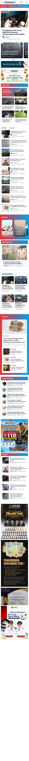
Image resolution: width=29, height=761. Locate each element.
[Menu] (2, 2)
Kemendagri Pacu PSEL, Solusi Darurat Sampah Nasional (15, 406)
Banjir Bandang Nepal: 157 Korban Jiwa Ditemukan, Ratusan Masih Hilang (16, 495)
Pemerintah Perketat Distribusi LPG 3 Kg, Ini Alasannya (20, 120)
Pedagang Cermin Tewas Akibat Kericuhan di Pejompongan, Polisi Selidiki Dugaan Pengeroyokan (8, 290)
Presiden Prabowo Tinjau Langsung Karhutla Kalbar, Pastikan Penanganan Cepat (13, 263)
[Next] (26, 227)
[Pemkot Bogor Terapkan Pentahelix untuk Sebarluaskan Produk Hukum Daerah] (4, 402)
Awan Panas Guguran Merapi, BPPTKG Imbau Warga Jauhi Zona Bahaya (8, 92)
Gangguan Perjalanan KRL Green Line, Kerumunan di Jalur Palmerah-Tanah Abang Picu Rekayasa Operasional (20, 309)
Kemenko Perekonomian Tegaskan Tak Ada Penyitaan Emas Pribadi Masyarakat (17, 368)
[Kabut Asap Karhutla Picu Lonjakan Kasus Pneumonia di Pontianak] (20, 228)
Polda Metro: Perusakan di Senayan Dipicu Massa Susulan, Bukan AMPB (7, 307)
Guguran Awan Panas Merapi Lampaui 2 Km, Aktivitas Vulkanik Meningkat (8, 108)
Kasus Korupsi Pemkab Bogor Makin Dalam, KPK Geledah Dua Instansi (18, 486)
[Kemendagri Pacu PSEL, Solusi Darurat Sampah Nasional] (7, 228)
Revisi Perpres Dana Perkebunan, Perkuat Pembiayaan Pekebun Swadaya (16, 352)
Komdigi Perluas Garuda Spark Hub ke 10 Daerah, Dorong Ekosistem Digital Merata (21, 289)
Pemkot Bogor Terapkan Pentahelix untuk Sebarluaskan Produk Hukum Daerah (16, 401)
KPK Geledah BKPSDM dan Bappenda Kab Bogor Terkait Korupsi (17, 459)
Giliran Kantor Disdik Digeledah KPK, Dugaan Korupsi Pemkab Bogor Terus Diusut (18, 477)
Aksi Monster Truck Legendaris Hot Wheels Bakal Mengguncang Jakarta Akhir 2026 (7, 122)
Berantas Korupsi (22, 6)
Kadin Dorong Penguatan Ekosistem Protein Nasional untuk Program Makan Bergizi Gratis (21, 109)
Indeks (5, 6)
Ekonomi (6, 336)
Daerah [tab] (11, 128)
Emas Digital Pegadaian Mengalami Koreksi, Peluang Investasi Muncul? (14, 340)
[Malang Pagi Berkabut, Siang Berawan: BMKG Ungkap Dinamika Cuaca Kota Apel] (4, 414)
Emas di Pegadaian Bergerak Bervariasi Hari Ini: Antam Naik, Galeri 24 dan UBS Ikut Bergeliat (17, 360)
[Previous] (2, 227)
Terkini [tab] (4, 128)
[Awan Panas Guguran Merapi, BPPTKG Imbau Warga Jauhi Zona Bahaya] (4, 396)
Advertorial (12, 6)
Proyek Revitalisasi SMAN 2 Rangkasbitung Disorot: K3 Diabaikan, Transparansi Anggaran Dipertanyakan (15, 390)
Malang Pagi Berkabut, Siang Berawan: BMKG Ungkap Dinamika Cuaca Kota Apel (16, 413)
